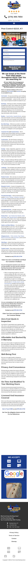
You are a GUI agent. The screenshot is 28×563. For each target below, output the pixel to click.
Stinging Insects (5, 236)
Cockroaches (4, 139)
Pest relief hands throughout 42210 (11, 76)
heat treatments (8, 283)
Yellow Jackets (13, 236)
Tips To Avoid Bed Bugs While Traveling (10, 519)
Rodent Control (5, 176)
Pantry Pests (4, 215)
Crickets (7, 197)
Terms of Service (14, 535)
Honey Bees (16, 237)
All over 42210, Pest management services (14, 83)
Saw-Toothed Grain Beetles (15, 215)
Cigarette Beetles (17, 116)
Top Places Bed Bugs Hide (7, 518)
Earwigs (3, 148)
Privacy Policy (14, 532)
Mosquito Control (5, 186)
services (19, 91)
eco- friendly (13, 282)
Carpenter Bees (15, 131)
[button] (14, 23)
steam (18, 282)
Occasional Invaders (6, 195)
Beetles (3, 116)
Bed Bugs (3, 103)
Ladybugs (3, 167)
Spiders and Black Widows (8, 225)
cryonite (22, 282)
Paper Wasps (21, 236)
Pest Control (10, 91)
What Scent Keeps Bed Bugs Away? (10, 516)
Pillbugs (11, 197)
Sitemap (14, 541)
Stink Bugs (4, 242)
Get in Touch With (7, 409)
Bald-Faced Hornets (6, 237)
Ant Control (4, 96)
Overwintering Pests (6, 209)
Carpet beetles (9, 116)
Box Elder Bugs (5, 124)
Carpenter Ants (5, 131)
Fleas (2, 159)
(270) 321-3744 (17, 256)
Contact (14, 538)
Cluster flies (4, 198)
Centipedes (16, 197)
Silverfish (21, 197)
